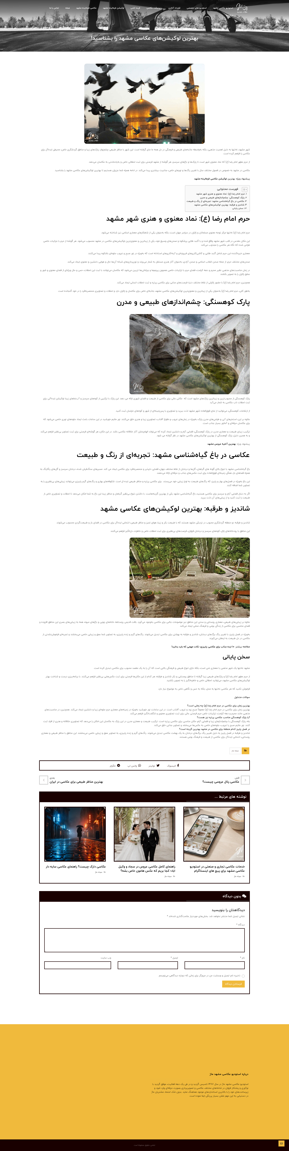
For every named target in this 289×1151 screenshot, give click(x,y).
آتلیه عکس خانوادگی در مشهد (123, 1083)
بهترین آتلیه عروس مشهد (221, 444)
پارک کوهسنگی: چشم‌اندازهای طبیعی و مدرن (222, 197)
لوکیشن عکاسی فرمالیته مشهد (210, 179)
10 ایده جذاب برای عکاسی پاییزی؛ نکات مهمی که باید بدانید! (203, 646)
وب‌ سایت (106, 958)
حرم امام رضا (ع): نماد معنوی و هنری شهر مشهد (220, 194)
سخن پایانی (237, 208)
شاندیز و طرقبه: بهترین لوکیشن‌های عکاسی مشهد (219, 205)
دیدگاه (240, 924)
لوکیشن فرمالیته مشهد (127, 1088)
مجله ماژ (235, 751)
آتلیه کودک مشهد (129, 1079)
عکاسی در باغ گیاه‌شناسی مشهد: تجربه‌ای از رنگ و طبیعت (215, 201)
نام (242, 958)
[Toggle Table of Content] (243, 189)
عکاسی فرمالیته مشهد (127, 1093)
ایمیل (174, 958)
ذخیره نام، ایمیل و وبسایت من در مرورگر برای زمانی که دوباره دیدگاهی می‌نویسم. (199, 975)
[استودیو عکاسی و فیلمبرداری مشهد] (242, 8)
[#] (136, 1116)
